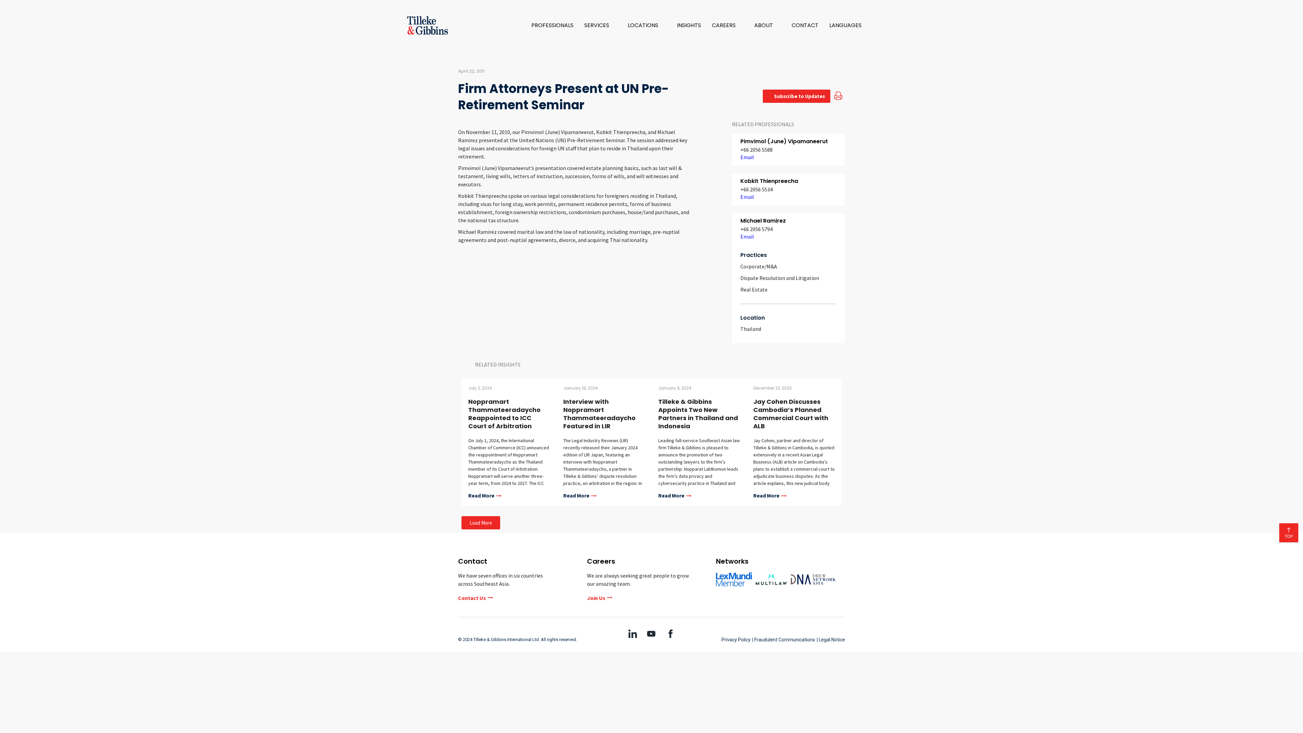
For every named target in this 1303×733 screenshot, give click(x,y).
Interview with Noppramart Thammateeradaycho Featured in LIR (599, 413)
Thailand (750, 328)
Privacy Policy (736, 639)
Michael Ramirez (763, 221)
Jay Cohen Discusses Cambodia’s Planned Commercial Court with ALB (790, 413)
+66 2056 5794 (756, 229)
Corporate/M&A (758, 266)
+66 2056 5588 (756, 149)
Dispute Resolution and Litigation (779, 278)
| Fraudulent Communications (783, 639)
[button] (600, 25)
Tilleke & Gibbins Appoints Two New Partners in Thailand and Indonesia (698, 413)
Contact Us (472, 598)
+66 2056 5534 (756, 189)
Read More (481, 496)
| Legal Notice (831, 639)
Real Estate (754, 289)
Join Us (596, 598)
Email (747, 157)
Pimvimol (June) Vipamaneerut (784, 141)
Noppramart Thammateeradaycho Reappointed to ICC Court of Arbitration (504, 413)
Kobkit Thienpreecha (769, 181)
